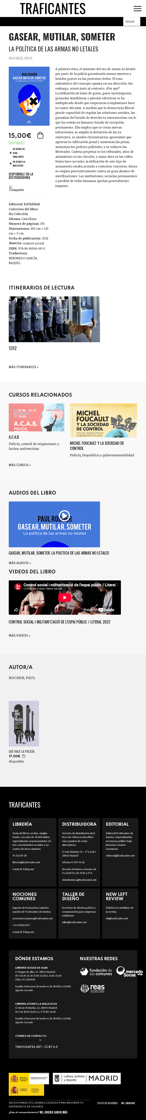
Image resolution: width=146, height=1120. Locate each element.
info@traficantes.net (28, 1040)
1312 (13, 347)
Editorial (117, 824)
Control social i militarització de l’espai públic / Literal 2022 (59, 622)
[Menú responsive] (137, 8)
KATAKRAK (32, 204)
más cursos (19, 465)
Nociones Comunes (25, 896)
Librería (22, 824)
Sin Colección (18, 214)
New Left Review (117, 896)
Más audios (19, 563)
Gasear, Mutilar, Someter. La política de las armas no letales (59, 553)
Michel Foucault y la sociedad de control (97, 445)
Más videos (18, 635)
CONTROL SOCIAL (33, 243)
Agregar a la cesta (40, 135)
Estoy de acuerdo (107, 1103)
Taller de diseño (73, 896)
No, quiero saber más (53, 1112)
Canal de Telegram (23, 869)
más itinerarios (22, 367)
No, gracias (128, 1103)
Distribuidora (79, 824)
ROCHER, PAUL (21, 58)
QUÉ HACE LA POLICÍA (21, 752)
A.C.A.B (14, 437)
